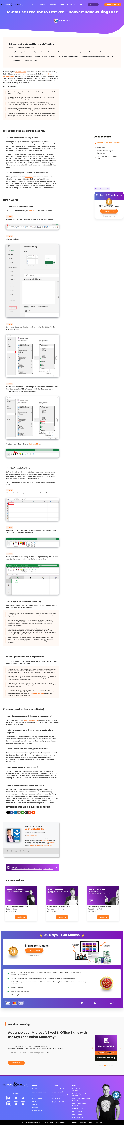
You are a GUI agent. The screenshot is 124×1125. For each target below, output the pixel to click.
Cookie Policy (72, 1122)
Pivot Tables (36, 1095)
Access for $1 (35, 950)
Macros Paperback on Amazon (79, 1104)
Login (81, 5)
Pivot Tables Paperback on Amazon (81, 1099)
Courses (42, 5)
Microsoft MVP (45, 840)
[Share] (26, 812)
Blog (33, 5)
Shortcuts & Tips (37, 1110)
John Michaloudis (34, 829)
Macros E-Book (77, 1114)
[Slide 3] (105, 1065)
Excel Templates (77, 1117)
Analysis (35, 1107)
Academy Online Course (60, 1089)
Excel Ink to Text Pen (31, 720)
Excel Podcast (36, 1089)
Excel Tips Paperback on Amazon (80, 1090)
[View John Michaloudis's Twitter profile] (24, 851)
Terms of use (48, 1122)
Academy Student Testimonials (58, 1102)
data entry (29, 177)
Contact (99, 1122)
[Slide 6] (112, 1065)
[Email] (22, 812)
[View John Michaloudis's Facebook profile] (7, 851)
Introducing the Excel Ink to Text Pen (108, 143)
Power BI (35, 1101)
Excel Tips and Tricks (102, 188)
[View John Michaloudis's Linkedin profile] (15, 851)
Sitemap (83, 1122)
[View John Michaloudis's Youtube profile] (28, 851)
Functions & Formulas (39, 1092)
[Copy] (19, 812)
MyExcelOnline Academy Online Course (41, 845)
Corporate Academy (59, 1092)
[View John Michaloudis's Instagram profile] (11, 851)
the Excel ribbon (34, 444)
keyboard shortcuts (37, 694)
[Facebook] (12, 812)
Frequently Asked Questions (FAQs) (107, 157)
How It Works (101, 148)
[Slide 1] (100, 1065)
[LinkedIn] (15, 812)
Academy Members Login (60, 1095)
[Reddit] (33, 812)
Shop (62, 5)
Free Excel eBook (112, 4)
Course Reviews (57, 1098)
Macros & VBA (37, 1098)
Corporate (52, 5)
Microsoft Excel (20, 72)
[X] (8, 812)
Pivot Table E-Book (78, 1111)
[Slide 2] (102, 1065)
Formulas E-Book (78, 1108)
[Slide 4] (107, 1065)
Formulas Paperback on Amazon (80, 1095)
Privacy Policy (60, 1122)
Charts (34, 1104)
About (91, 1122)
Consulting (71, 5)
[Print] (30, 812)
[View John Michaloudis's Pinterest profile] (20, 851)
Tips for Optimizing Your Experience (105, 152)
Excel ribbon (33, 211)
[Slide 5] (109, 1065)
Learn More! (16, 1063)
